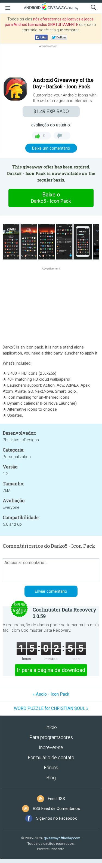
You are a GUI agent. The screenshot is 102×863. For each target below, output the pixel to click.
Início (51, 727)
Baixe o (51, 197)
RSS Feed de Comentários (56, 808)
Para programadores (51, 737)
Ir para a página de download (51, 670)
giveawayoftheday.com (62, 838)
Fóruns (51, 767)
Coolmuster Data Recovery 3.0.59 (64, 612)
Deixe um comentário (51, 148)
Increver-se (51, 747)
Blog (51, 777)
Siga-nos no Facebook (56, 818)
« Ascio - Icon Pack (51, 694)
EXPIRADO (51, 111)
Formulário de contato (51, 757)
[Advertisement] (51, 61)
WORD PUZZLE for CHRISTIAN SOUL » (51, 708)
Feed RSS (56, 798)
